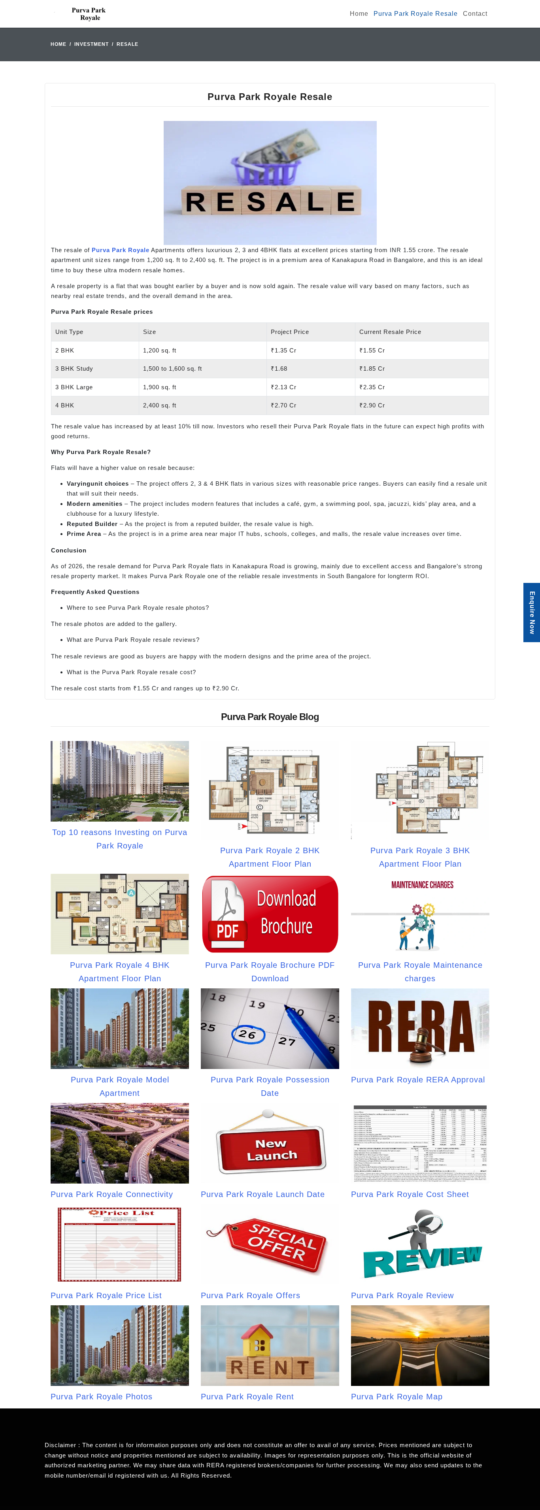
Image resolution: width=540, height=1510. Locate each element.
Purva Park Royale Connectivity (112, 1194)
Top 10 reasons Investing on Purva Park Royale (119, 839)
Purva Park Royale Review (402, 1295)
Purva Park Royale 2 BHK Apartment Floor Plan (270, 857)
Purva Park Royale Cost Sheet (410, 1194)
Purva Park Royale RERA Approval (418, 1079)
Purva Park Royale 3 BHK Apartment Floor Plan (420, 857)
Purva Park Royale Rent (247, 1396)
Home (359, 13)
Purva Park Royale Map (397, 1396)
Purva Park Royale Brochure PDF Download (270, 972)
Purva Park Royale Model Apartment (120, 1086)
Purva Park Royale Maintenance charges (420, 972)
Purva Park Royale (120, 250)
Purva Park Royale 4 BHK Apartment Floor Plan (120, 972)
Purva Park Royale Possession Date (270, 1086)
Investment (91, 44)
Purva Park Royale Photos (102, 1396)
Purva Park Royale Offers (250, 1295)
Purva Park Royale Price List (106, 1295)
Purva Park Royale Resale (416, 13)
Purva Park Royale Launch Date (263, 1194)
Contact (475, 13)
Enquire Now (532, 612)
